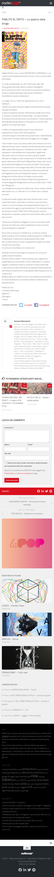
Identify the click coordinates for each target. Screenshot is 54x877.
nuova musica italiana (11, 784)
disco (19, 773)
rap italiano (17, 787)
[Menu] (51, 3)
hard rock (19, 776)
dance (14, 772)
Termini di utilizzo (24, 473)
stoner (17, 791)
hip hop (27, 776)
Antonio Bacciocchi (11, 28)
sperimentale (8, 790)
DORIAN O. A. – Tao (20, 710)
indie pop (41, 777)
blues (14, 769)
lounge (28, 780)
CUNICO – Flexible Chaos (13, 605)
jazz (14, 780)
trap (26, 790)
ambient (5, 769)
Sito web (7, 453)
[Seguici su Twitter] (46, 491)
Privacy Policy (9, 473)
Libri (4, 12)
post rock (30, 784)
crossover (6, 773)
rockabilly (36, 787)
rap (12, 787)
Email (30, 445)
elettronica (28, 772)
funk (41, 772)
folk (37, 772)
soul (44, 787)
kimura (18, 780)
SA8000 (5, 736)
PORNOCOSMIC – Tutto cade (15, 672)
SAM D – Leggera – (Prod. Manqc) (27, 716)
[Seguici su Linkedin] (42, 491)
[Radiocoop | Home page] (15, 3)
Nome (7, 445)
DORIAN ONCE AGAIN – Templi (24, 690)
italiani (7, 779)
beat (10, 769)
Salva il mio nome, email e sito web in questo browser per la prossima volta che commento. (25, 464)
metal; (33, 780)
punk (4, 787)
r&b (9, 787)
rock (29, 787)
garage (4, 776)
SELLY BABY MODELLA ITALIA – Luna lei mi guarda (31, 695)
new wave (43, 780)
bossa (19, 769)
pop (24, 783)
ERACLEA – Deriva (10, 639)
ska (40, 787)
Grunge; (11, 776)
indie (34, 776)
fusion (46, 773)
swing (22, 791)
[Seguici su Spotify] (50, 491)
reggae (23, 787)
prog (36, 784)
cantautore (28, 769)
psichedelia (43, 783)
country (46, 769)
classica (39, 769)
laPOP (23, 780)
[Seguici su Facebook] (38, 491)
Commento (9, 428)
